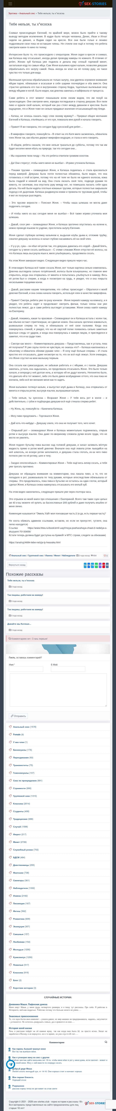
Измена (48, 555)
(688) (23, 818)
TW (92, 565)
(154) (21, 941)
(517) (21, 964)
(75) (23, 765)
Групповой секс (36, 555)
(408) (21, 811)
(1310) (25, 795)
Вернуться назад (17, 564)
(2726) (20, 841)
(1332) (24, 887)
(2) (17, 980)
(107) (23, 772)
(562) (19, 911)
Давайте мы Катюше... (19, 623)
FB (88, 565)
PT (103, 565)
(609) (21, 918)
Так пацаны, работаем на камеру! (25, 594)
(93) (23, 757)
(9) (18, 734)
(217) (19, 834)
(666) (22, 788)
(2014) (21, 803)
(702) (26, 849)
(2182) (20, 895)
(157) (21, 934)
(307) (21, 926)
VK (107, 565)
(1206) (21, 949)
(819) (21, 972)
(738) (21, 872)
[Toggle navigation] (10, 4)
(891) (27, 780)
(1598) (20, 826)
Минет (57, 555)
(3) (24, 987)
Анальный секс (18, 555)
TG (85, 565)
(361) (21, 880)
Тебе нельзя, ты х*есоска (20, 580)
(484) (19, 857)
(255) (24, 864)
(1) (20, 742)
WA (96, 565)
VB (100, 565)
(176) (22, 749)
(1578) (24, 726)
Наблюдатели (68, 555)
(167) (21, 903)
